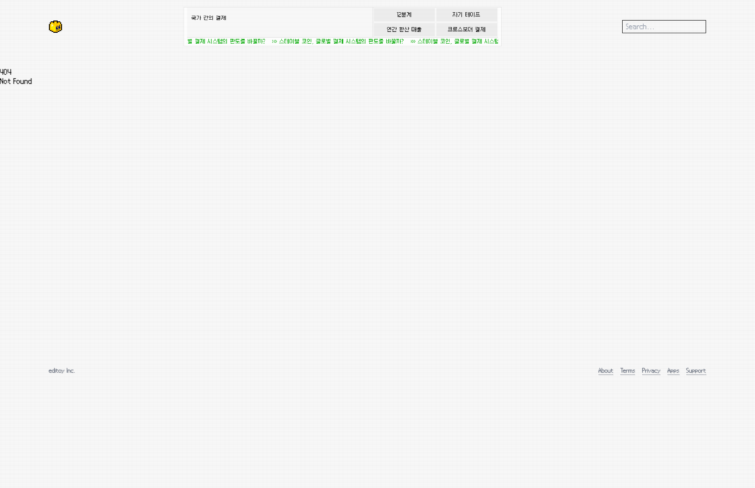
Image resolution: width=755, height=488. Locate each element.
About (606, 370)
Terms (627, 370)
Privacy (651, 370)
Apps (673, 370)
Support (696, 370)
